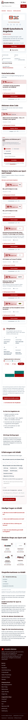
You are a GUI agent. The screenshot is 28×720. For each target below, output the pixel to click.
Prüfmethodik (5, 672)
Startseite (4, 10)
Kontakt (3, 665)
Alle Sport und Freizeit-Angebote (10, 180)
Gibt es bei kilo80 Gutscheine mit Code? (14, 519)
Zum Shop (14, 46)
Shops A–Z (9, 10)
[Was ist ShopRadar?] (19, 58)
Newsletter (4, 667)
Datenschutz (12, 164)
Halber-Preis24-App (6, 674)
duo (3, 703)
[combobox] (10, 6)
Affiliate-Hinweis (18, 718)
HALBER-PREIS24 (9, 649)
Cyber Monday (5, 691)
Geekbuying (4, 711)
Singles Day (4, 694)
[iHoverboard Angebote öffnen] (20, 545)
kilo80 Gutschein (17, 10)
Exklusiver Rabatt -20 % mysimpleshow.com (9, 281)
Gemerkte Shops (6, 677)
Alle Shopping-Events (7, 684)
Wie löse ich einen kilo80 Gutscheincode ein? (13, 513)
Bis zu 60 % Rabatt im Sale (10, 189)
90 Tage (21, 363)
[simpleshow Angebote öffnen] (20, 276)
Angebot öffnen (14, 128)
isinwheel (4, 701)
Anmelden (14, 160)
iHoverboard (20, 548)
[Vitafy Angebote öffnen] (20, 228)
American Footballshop (8, 561)
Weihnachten (5, 689)
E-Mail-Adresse (7, 153)
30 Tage (14, 363)
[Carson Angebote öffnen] (20, 303)
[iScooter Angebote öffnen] (7, 545)
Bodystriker (20, 560)
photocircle (4, 708)
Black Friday (4, 687)
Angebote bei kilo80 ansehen (11, 398)
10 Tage (7, 363)
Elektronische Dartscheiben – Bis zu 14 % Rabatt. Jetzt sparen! (13, 118)
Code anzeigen (14, 96)
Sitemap (4, 679)
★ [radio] (4, 462)
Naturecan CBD (5, 706)
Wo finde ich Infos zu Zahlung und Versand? (12, 524)
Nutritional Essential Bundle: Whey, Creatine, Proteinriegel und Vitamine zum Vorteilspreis (13, 234)
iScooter (8, 548)
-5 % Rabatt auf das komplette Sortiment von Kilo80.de (11, 86)
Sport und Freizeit (7, 34)
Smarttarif (4, 699)
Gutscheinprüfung (6, 670)
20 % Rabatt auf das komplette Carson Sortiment (13, 308)
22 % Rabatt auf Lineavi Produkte (12, 259)
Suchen (23, 6)
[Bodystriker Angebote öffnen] (20, 557)
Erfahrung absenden (9, 499)
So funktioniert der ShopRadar (13, 402)
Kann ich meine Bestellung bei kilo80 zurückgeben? (13, 530)
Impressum (4, 718)
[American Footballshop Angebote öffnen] (7, 557)
